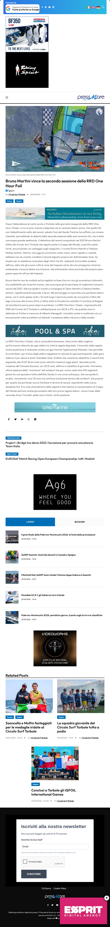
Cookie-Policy (60, 888)
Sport (11, 190)
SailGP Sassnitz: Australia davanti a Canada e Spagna (48, 554)
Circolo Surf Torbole (17, 194)
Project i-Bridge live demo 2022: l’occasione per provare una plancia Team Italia (49, 444)
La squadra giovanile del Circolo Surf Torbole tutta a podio (78, 727)
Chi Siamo (46, 888)
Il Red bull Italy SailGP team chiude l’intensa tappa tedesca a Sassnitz (56, 574)
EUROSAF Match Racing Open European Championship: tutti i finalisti (50, 459)
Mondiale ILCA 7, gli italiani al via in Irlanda (42, 595)
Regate (19, 201)
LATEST (30, 521)
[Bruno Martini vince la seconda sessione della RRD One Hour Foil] (22, 419)
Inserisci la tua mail (31, 840)
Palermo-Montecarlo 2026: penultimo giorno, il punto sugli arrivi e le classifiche (61, 615)
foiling (9, 201)
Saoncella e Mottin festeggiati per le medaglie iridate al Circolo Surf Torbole (29, 727)
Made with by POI (55, 918)
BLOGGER (80, 521)
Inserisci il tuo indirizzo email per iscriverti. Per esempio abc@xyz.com (48, 853)
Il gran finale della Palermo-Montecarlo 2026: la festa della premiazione (58, 534)
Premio (9, 717)
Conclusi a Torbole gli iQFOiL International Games (53, 792)
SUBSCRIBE (34, 874)
